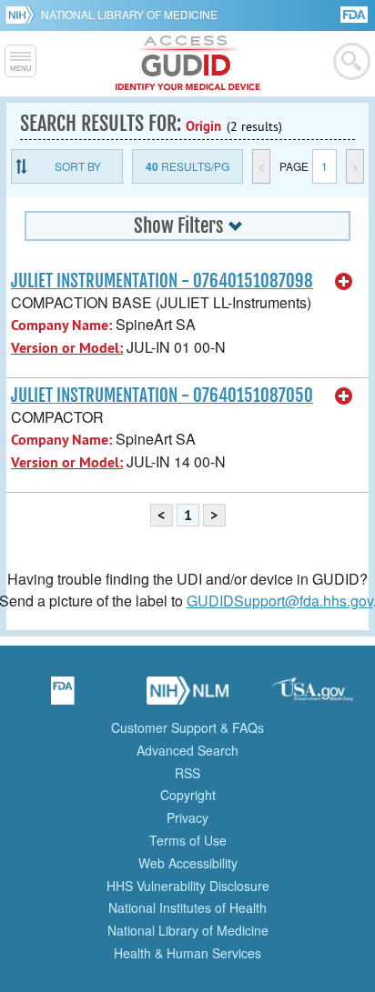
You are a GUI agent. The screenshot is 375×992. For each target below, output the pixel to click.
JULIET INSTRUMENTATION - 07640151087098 (162, 281)
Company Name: (61, 325)
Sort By (78, 166)
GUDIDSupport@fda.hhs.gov (280, 600)
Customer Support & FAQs (187, 727)
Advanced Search (187, 750)
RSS (187, 773)
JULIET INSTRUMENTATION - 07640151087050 (162, 395)
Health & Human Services (187, 953)
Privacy (187, 817)
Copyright (188, 795)
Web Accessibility (188, 863)
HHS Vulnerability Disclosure (187, 886)
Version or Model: (67, 347)
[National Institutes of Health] (23, 14)
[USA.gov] (312, 696)
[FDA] (355, 13)
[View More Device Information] (344, 282)
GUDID (188, 63)
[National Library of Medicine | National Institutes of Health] (187, 696)
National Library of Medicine (129, 14)
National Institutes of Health (187, 907)
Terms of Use (188, 840)
